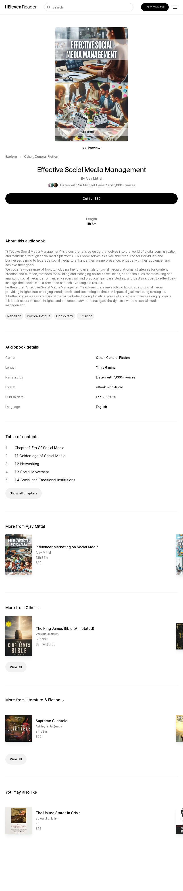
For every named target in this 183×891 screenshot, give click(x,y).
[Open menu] (175, 7)
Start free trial (155, 7)
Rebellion (14, 316)
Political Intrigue (38, 316)
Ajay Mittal (94, 178)
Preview (94, 148)
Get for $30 (91, 198)
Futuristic (85, 316)
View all (16, 667)
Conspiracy (64, 316)
